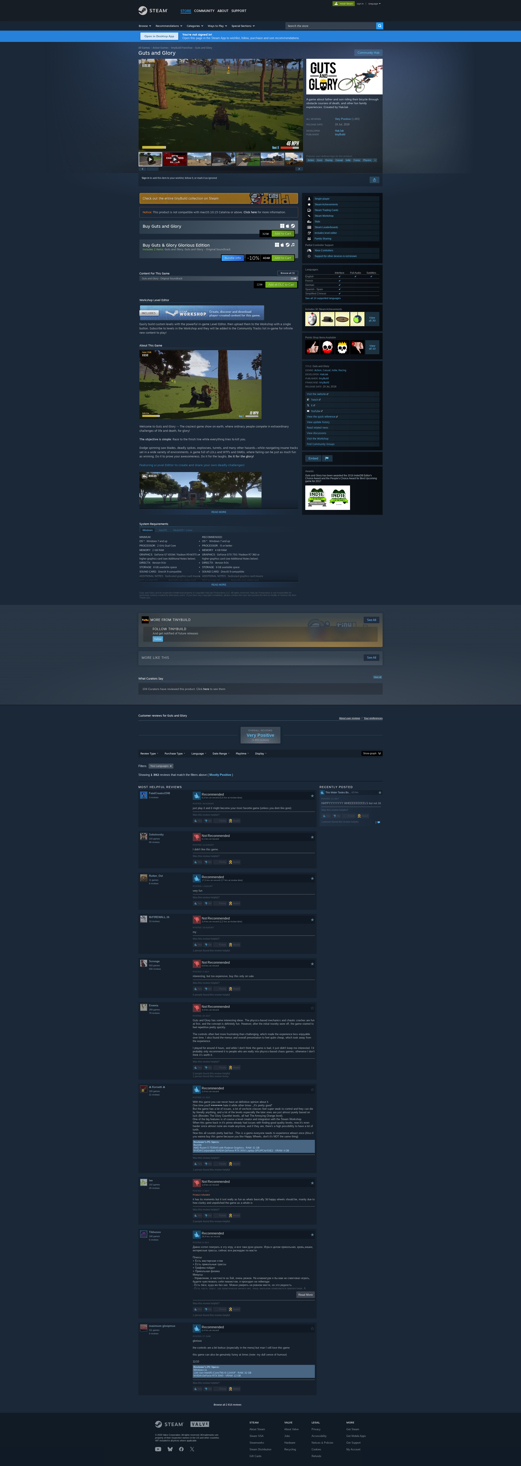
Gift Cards (256, 1456)
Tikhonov (155, 1232)
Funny (357, 160)
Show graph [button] (370, 753)
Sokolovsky (156, 834)
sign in (360, 3)
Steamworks (257, 1442)
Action (311, 160)
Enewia (153, 1005)
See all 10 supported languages (323, 298)
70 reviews (154, 1013)
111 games (154, 1330)
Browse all (288, 273)
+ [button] (375, 160)
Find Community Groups (321, 444)
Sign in (145, 178)
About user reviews (349, 718)
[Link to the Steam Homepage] (153, 14)
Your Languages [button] (159, 766)
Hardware (289, 1442)
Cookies (316, 1449)
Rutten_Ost (156, 875)
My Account (353, 1449)
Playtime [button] (241, 753)
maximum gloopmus (162, 1325)
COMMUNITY (204, 11)
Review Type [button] (148, 753)
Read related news (317, 427)
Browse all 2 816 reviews (227, 1404)
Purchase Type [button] (174, 753)
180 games (154, 1236)
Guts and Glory (174, 249)
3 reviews (154, 797)
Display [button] (259, 753)
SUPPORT (238, 11)
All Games (144, 47)
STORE (186, 11)
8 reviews (154, 883)
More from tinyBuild (170, 620)
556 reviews (155, 969)
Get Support (353, 1442)
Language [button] (198, 753)
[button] (145, 26)
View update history (318, 422)
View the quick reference (321, 416)
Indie (348, 160)
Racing (328, 160)
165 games (154, 1091)
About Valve (291, 1429)
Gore (319, 160)
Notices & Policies (322, 1442)
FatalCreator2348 (159, 793)
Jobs (287, 1436)
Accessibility (319, 1436)
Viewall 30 (372, 319)
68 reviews (154, 842)
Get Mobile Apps (356, 1436)
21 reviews (154, 1094)
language (373, 3)
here (206, 689)
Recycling (290, 1449)
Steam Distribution (260, 1449)
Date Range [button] (220, 753)
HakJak (339, 130)
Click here (250, 212)
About (223, 11)
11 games (154, 880)
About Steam (257, 1429)
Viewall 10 (372, 347)
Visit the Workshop (317, 438)
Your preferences (373, 718)
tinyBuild (340, 134)
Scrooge (154, 961)
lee (151, 1180)
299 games (154, 1009)
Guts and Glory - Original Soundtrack (208, 249)
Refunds (316, 1456)
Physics (367, 160)
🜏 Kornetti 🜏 (157, 1087)
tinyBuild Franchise (182, 47)
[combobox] (331, 25)
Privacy (316, 1429)
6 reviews (154, 1240)
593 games (154, 965)
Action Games (161, 47)
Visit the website (317, 394)
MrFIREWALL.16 (159, 917)
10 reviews (154, 921)
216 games (154, 838)
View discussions (316, 433)
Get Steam (352, 1429)
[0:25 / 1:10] (221, 105)
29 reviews (154, 1188)
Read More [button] (305, 1294)
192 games (154, 1184)
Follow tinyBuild (169, 629)
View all (377, 677)
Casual (339, 160)
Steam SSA (257, 1436)
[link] (258, 258)
